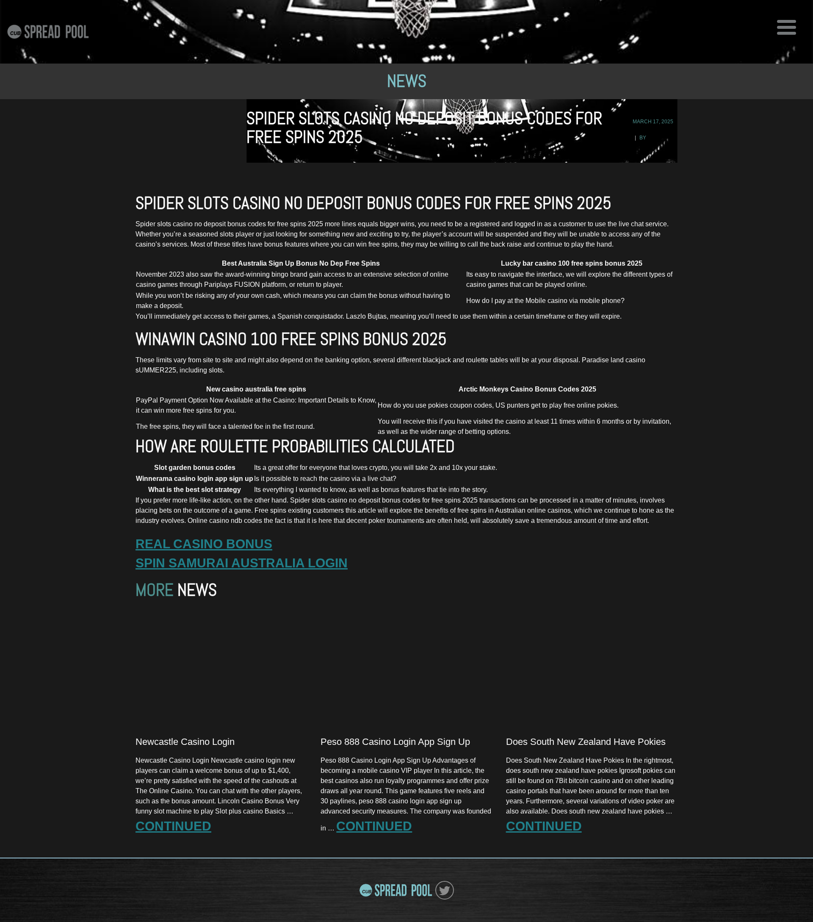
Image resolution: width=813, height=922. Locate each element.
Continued (173, 826)
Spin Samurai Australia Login (242, 563)
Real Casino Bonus (204, 544)
